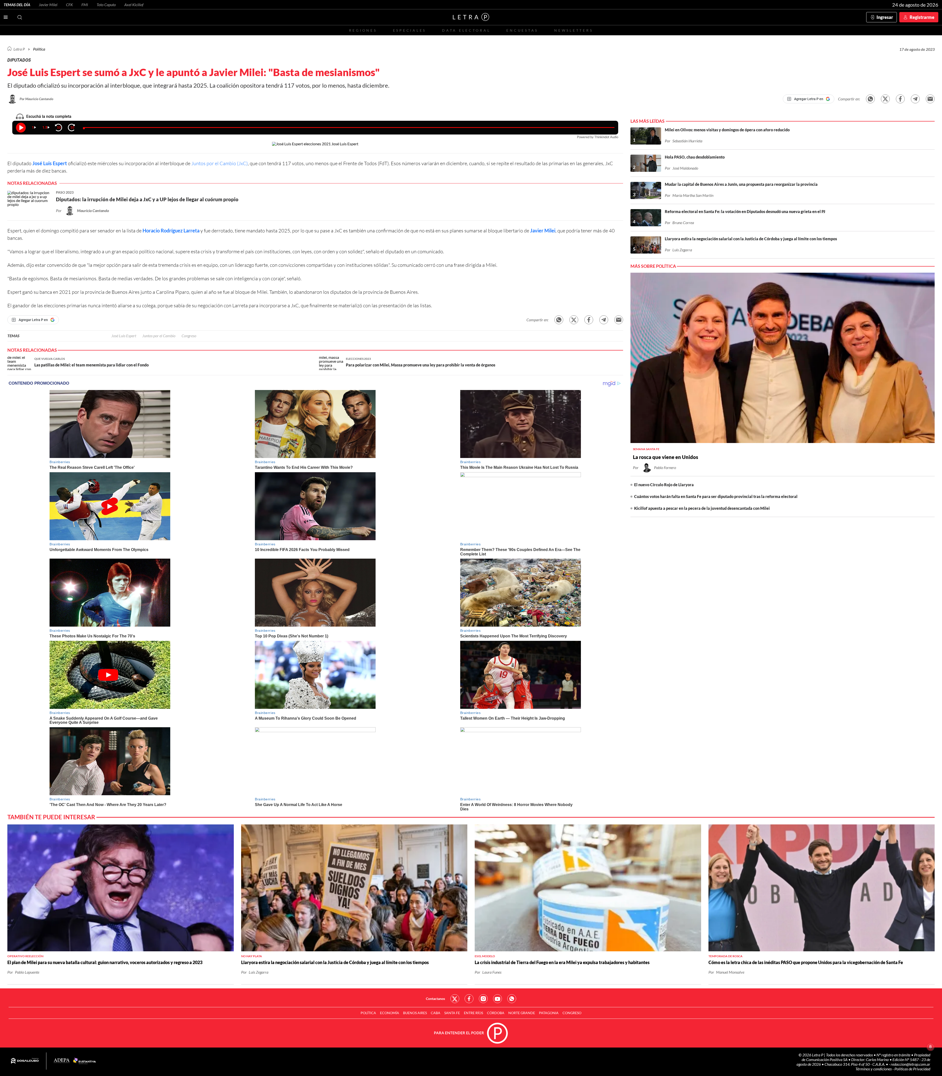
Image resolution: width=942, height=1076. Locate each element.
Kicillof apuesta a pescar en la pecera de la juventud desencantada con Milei (702, 508)
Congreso (189, 335)
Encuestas (522, 30)
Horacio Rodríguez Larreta (171, 230)
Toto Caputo (106, 4)
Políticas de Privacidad (912, 1068)
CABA (435, 1013)
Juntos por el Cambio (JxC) (219, 163)
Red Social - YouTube (497, 999)
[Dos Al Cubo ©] (25, 1061)
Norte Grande (521, 1013)
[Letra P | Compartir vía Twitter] (885, 99)
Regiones (363, 30)
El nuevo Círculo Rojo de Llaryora (664, 484)
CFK (69, 4)
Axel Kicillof (134, 4)
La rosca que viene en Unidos (665, 457)
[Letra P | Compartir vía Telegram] (915, 99)
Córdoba (495, 1013)
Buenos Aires (415, 1013)
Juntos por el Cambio (158, 335)
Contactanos (435, 998)
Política (39, 49)
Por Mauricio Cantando (36, 99)
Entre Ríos (473, 1013)
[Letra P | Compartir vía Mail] (930, 99)
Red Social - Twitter (455, 999)
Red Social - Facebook (469, 999)
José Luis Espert (49, 163)
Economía (389, 1013)
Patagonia (549, 1013)
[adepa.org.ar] (62, 1061)
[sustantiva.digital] (84, 1061)
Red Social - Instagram (483, 999)
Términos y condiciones (873, 1068)
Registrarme (922, 17)
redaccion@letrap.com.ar (910, 1064)
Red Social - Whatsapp (512, 999)
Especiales (409, 30)
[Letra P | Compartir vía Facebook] (900, 99)
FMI (84, 4)
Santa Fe (452, 1013)
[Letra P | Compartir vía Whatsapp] (870, 99)
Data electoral (466, 30)
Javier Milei (48, 4)
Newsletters (573, 30)
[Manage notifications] (930, 1047)
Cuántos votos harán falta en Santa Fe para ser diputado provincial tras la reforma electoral (716, 496)
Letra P (19, 49)
